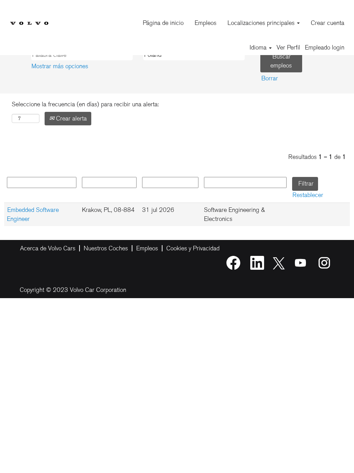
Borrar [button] (269, 78)
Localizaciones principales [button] (261, 23)
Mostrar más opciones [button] (59, 66)
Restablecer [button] (307, 195)
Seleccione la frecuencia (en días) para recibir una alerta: (85, 104)
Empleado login (324, 47)
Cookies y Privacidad (193, 248)
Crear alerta (70, 118)
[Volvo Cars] (29, 17)
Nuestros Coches (106, 248)
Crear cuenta (327, 23)
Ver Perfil (288, 47)
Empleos (205, 23)
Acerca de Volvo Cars (47, 248)
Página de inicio (163, 23)
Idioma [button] (259, 47)
